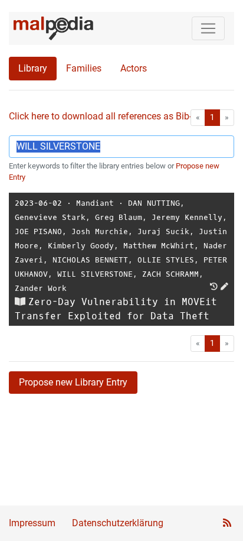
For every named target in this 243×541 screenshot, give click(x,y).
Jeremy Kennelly (187, 217)
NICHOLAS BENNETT (90, 260)
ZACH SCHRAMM (170, 274)
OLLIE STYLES (165, 260)
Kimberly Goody (81, 246)
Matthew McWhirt (158, 246)
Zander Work (41, 288)
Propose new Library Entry (73, 382)
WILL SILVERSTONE (95, 274)
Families (83, 68)
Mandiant (95, 203)
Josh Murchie (99, 231)
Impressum (32, 523)
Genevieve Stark (50, 217)
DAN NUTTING (154, 203)
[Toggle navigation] (208, 28)
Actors (133, 68)
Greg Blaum (118, 217)
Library (32, 68)
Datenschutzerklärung (117, 523)
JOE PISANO (38, 231)
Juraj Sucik (163, 231)
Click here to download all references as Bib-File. (109, 116)
